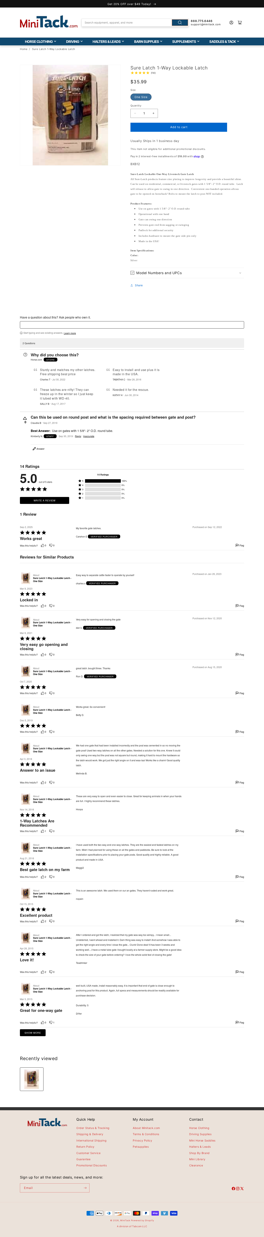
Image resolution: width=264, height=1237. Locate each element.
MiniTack (125, 1220)
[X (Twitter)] (242, 1189)
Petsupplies (141, 1146)
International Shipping (91, 1140)
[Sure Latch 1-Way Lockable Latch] (31, 1079)
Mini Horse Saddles (202, 1140)
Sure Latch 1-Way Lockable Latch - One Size (52, 580)
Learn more (70, 333)
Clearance (196, 1165)
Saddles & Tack (222, 42)
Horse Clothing (39, 42)
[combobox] (135, 23)
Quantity (135, 105)
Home (23, 49)
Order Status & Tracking (93, 1128)
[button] (187, 273)
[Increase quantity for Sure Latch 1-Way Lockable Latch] (153, 113)
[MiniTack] (49, 21)
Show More (33, 1032)
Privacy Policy (142, 1140)
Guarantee (83, 1159)
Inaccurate (88, 436)
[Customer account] (231, 22)
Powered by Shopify (142, 1220)
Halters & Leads (107, 42)
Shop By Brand (199, 1153)
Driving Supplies (200, 1134)
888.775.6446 (201, 21)
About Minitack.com (146, 1128)
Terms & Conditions (146, 1134)
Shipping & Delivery (89, 1134)
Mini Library (197, 1159)
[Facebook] (233, 1189)
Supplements (184, 42)
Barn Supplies (146, 42)
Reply (78, 436)
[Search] (180, 22)
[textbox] (132, 325)
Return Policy (85, 1146)
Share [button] (139, 285)
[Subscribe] (85, 1187)
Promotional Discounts (91, 1165)
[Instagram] (238, 1189)
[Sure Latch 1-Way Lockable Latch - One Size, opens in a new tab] (26, 578)
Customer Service (88, 1153)
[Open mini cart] (240, 22)
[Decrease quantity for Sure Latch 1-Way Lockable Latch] (135, 113)
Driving (72, 42)
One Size (141, 97)
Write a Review (44, 500)
